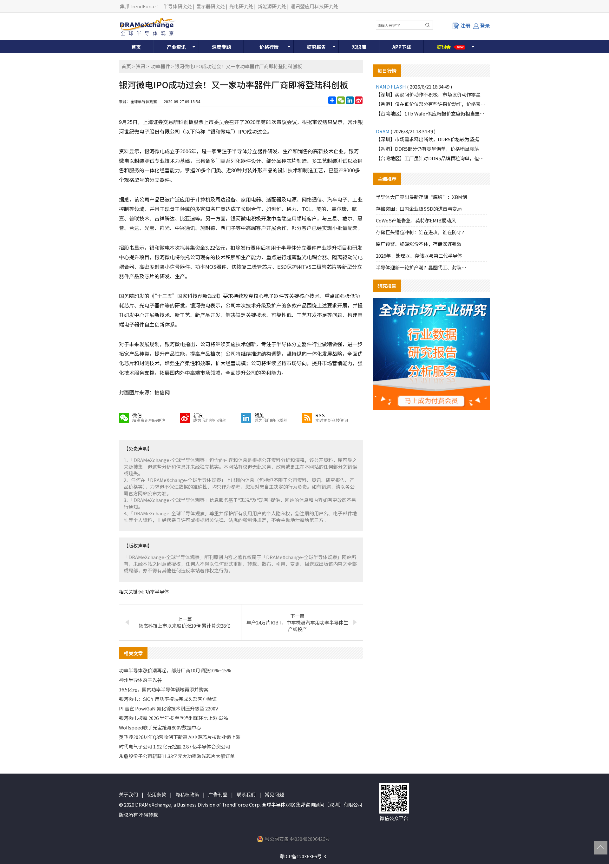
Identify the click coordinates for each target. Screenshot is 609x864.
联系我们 (246, 794)
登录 (485, 25)
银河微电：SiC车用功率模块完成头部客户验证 (168, 699)
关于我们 (128, 794)
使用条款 (156, 794)
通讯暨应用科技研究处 (314, 6)
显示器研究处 (210, 6)
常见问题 (274, 794)
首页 (136, 46)
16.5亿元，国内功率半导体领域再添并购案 (163, 689)
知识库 (359, 46)
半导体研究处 (177, 6)
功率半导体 (157, 591)
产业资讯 (176, 46)
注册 (465, 25)
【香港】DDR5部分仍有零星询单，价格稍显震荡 (427, 148)
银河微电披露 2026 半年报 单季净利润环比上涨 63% (173, 718)
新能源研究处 (272, 6)
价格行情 (268, 46)
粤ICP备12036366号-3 (302, 856)
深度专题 (221, 46)
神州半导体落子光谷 (140, 679)
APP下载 (401, 46)
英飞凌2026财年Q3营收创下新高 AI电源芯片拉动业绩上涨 (179, 737)
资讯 (140, 66)
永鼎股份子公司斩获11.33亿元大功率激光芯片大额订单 (177, 756)
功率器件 (160, 66)
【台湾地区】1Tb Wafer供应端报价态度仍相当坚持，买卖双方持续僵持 (431, 113)
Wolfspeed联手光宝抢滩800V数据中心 (160, 727)
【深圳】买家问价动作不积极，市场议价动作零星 (428, 94)
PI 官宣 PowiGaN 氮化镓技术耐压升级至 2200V (168, 708)
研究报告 (316, 46)
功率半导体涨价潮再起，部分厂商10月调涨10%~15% (175, 670)
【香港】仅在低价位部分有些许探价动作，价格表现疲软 (431, 104)
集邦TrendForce (138, 6)
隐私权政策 (187, 794)
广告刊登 (217, 794)
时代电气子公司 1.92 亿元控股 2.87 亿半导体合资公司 (174, 746)
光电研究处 (241, 6)
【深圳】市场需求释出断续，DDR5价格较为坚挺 (427, 139)
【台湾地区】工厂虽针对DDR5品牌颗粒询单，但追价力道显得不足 (431, 158)
